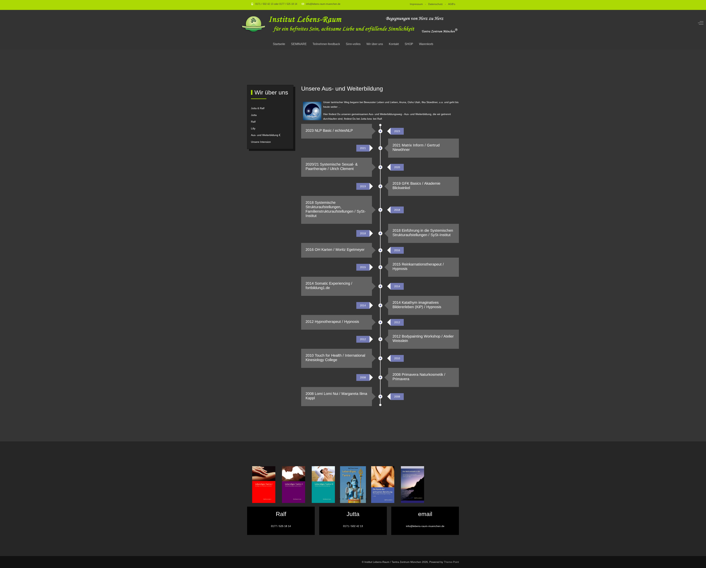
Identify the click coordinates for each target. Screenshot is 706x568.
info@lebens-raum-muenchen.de (323, 4)
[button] (339, 499)
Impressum (416, 4)
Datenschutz (435, 4)
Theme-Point (451, 561)
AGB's (451, 4)
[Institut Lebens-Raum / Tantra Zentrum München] (350, 23)
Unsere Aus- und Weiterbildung (342, 88)
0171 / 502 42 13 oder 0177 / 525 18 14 (276, 4)
